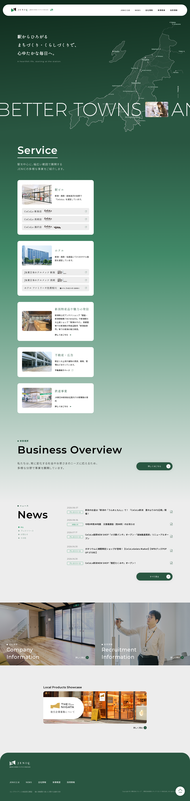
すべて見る (154, 576)
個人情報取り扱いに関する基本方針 (48, 792)
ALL (22, 527)
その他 (23, 538)
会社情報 (149, 10)
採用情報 (174, 10)
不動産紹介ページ (62, 370)
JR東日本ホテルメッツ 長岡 (39, 280)
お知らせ (24, 534)
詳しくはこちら (61, 334)
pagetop (180, 791)
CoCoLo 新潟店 (33, 211)
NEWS (137, 10)
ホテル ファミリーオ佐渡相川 (40, 287)
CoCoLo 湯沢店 (33, 227)
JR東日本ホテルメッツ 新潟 (39, 272)
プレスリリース (27, 531)
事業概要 (161, 10)
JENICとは (125, 10)
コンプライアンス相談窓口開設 (21, 792)
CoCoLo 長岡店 (33, 219)
